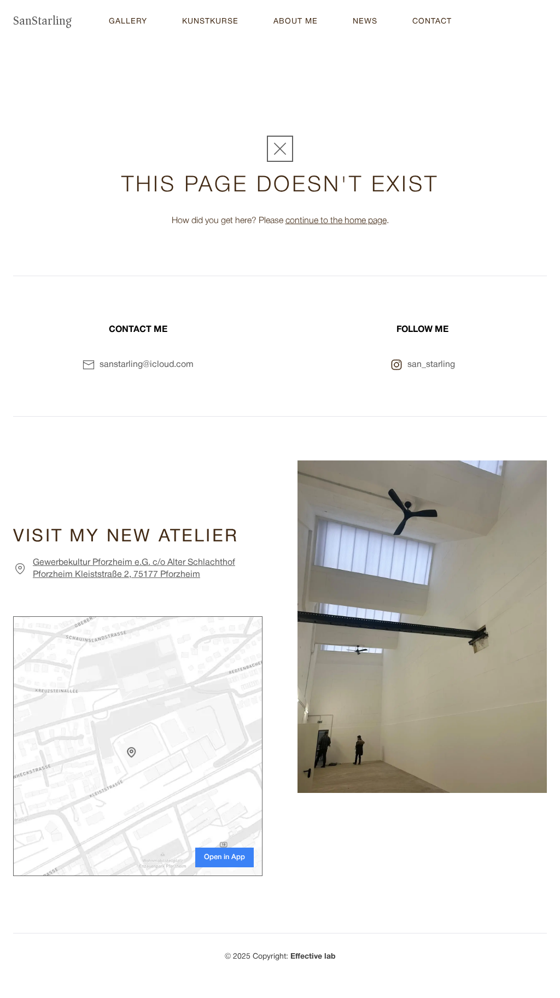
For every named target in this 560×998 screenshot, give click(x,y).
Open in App (224, 857)
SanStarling (42, 20)
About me (295, 21)
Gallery (128, 21)
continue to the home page (336, 221)
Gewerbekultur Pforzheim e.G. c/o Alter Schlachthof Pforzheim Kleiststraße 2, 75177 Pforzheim (134, 569)
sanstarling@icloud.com (147, 365)
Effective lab (313, 956)
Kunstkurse (210, 21)
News (365, 21)
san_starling (431, 365)
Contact (432, 21)
